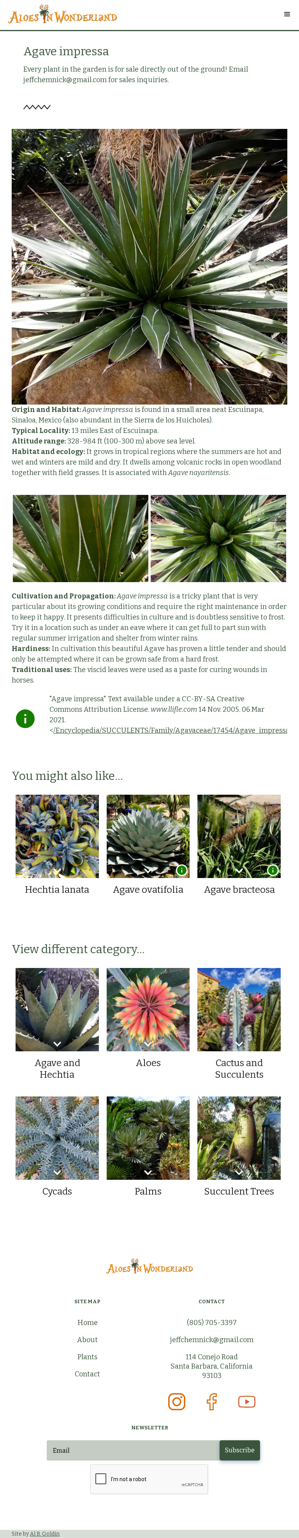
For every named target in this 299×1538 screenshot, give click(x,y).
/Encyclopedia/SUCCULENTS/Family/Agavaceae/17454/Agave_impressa (171, 730)
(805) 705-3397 (212, 1322)
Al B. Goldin (45, 1534)
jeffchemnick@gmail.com (211, 1340)
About (87, 1340)
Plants (87, 1357)
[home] (149, 13)
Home (87, 1322)
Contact (87, 1374)
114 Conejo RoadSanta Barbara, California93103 (212, 1366)
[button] (287, 14)
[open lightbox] (80, 538)
